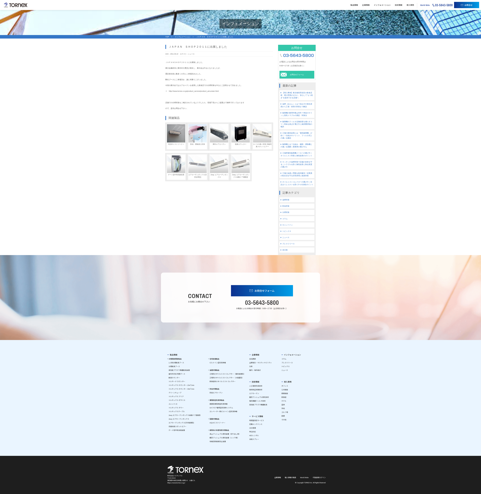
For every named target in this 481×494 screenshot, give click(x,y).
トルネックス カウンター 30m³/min (181, 389)
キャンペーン (287, 225)
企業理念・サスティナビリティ (260, 362)
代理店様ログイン (319, 477)
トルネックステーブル (177, 411)
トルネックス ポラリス (177, 400)
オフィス (284, 386)
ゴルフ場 (284, 412)
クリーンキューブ (175, 392)
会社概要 (252, 359)
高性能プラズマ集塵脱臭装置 (179, 370)
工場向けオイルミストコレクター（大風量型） (227, 377)
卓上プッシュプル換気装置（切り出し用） (225, 434)
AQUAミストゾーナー (217, 422)
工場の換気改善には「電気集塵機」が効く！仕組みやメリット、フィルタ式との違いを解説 (296, 135)
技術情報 (398, 5)
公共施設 (284, 389)
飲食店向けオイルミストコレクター (222, 381)
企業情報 (366, 5)
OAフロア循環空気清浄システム (221, 407)
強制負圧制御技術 (255, 389)
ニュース (285, 237)
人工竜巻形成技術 (255, 386)
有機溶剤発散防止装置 (218, 441)
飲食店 (283, 397)
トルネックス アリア (176, 396)
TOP (167, 37)
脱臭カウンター (174, 377)
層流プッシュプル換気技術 (259, 397)
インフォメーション (382, 5)
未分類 (285, 250)
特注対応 (252, 431)
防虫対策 (285, 206)
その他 (283, 419)
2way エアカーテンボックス (179, 419)
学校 (283, 408)
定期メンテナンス (255, 424)
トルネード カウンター (177, 381)
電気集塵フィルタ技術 (257, 401)
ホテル (283, 401)
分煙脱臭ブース (174, 366)
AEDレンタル (254, 435)
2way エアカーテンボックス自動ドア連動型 (185, 415)
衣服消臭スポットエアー (177, 426)
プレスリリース (288, 244)
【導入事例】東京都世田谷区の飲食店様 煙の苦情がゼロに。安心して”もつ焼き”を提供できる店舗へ (297, 95)
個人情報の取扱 (290, 477)
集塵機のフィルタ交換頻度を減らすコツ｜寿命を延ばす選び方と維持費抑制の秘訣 (296, 124)
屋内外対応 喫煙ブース (177, 374)
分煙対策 (285, 212)
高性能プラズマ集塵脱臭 (258, 404)
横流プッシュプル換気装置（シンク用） (224, 437)
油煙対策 (285, 200)
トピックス (286, 231)
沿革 (251, 366)
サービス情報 (257, 416)
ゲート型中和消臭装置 (177, 430)
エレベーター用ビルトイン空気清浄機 (223, 411)
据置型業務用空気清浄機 (218, 404)
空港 (283, 404)
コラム (285, 219)
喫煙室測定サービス (256, 420)
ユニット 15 (173, 404)
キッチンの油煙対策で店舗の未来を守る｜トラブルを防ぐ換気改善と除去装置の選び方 (296, 164)
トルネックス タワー (176, 407)
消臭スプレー (254, 439)
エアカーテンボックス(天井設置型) (181, 422)
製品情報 (354, 5)
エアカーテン (254, 393)
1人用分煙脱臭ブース (176, 362)
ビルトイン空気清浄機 (218, 362)
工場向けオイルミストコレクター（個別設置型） (227, 374)
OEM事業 (252, 428)
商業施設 (284, 393)
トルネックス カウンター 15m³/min (181, 385)
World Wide (304, 477)
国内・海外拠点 (255, 370)
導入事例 (410, 5)
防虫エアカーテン (216, 392)
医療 (283, 416)
